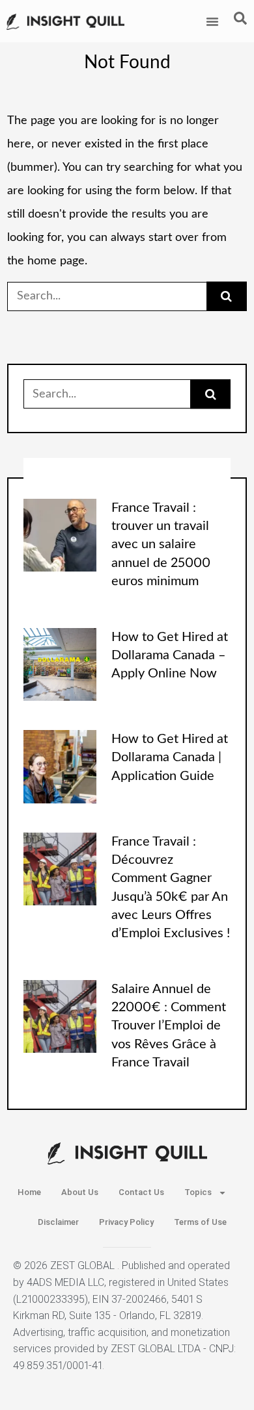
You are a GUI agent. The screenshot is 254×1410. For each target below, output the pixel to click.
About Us (79, 1192)
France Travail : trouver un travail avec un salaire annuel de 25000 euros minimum (160, 544)
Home (29, 1192)
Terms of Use (200, 1222)
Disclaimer (58, 1222)
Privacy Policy (126, 1222)
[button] (212, 21)
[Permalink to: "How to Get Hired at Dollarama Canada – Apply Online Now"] (60, 664)
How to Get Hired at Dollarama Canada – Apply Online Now (169, 656)
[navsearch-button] (240, 21)
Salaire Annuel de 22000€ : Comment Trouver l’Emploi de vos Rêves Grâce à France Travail (168, 1026)
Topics (198, 1192)
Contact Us (141, 1192)
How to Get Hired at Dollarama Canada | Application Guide (169, 758)
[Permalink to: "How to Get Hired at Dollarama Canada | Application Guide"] (60, 766)
